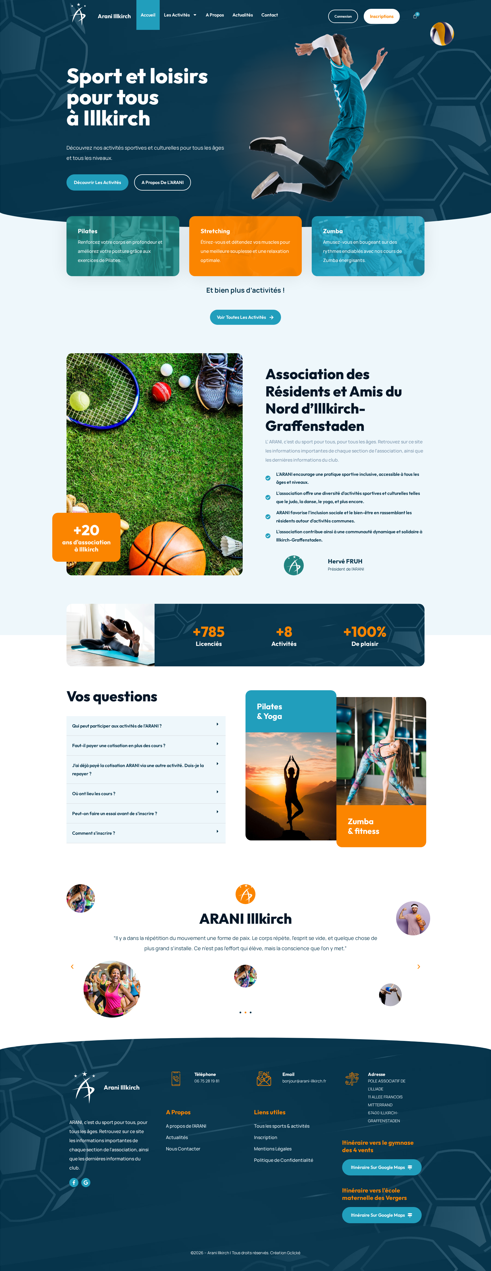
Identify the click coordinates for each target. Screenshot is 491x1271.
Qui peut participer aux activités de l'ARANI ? (117, 726)
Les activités (177, 15)
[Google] (85, 1182)
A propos (215, 15)
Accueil (148, 15)
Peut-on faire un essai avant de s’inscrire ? (114, 813)
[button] (146, 726)
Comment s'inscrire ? (93, 833)
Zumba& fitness (363, 826)
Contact (269, 15)
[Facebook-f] (73, 1182)
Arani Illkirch (114, 16)
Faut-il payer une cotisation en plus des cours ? (118, 745)
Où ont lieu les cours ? (93, 793)
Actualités (242, 15)
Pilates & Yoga (269, 711)
